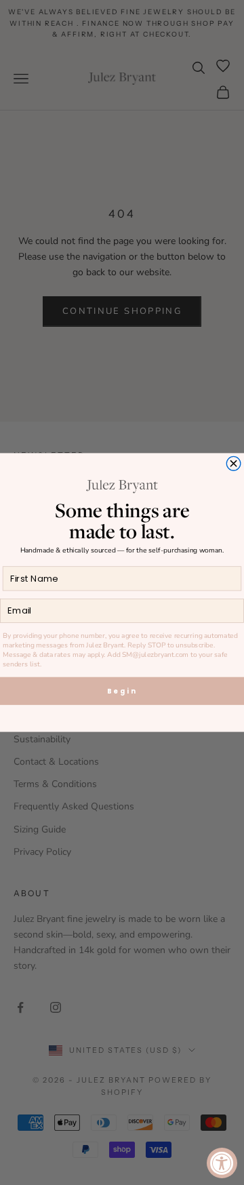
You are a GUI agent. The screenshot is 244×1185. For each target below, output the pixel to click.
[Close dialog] (233, 463)
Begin (122, 691)
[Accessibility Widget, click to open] (222, 1163)
